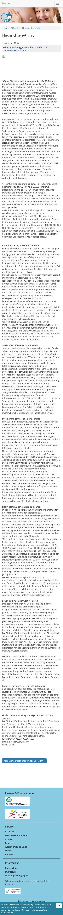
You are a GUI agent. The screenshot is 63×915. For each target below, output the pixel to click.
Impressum (10, 871)
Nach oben (39, 901)
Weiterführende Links (16, 846)
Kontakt (9, 854)
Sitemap (24, 901)
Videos (8, 839)
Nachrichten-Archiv (31, 28)
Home (6, 3)
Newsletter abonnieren (16, 835)
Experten (9, 843)
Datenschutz (11, 868)
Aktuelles (15, 28)
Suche (8, 850)
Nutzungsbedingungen (16, 875)
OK (59, 905)
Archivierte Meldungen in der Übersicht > (24, 760)
